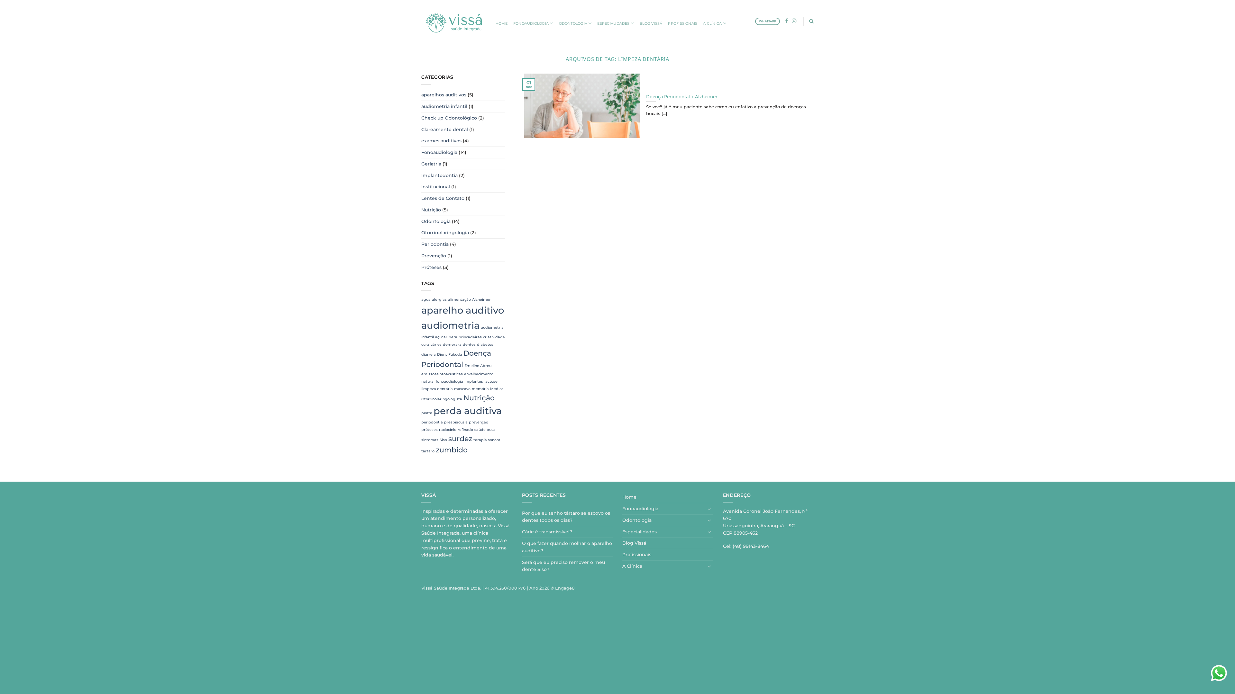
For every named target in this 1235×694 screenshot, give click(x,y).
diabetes (485, 345)
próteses (429, 430)
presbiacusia (456, 422)
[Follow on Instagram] (794, 21)
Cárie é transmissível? (547, 532)
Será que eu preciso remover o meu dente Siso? (563, 566)
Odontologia (436, 221)
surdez (460, 438)
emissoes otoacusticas (442, 374)
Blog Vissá (634, 543)
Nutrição (431, 210)
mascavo (462, 389)
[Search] (811, 21)
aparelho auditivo (462, 310)
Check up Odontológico (449, 118)
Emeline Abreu (477, 366)
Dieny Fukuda (449, 354)
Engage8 (564, 588)
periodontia (432, 422)
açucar (441, 337)
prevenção (478, 422)
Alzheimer (481, 300)
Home (629, 497)
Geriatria (431, 164)
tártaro (428, 451)
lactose (491, 381)
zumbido (452, 450)
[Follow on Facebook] (786, 21)
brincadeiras (470, 337)
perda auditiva (468, 410)
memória (480, 389)
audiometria (450, 325)
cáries (436, 345)
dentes (469, 345)
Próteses (431, 267)
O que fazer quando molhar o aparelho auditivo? (567, 547)
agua (426, 300)
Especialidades (639, 532)
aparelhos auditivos (443, 95)
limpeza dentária (437, 389)
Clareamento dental (444, 129)
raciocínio (447, 430)
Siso (443, 440)
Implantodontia (439, 175)
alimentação (459, 300)
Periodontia (435, 244)
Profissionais (636, 554)
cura (425, 345)
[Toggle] (709, 508)
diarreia (428, 354)
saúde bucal (485, 430)
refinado (465, 430)
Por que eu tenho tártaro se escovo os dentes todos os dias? (566, 516)
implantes (473, 381)
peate (426, 413)
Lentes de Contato (442, 198)
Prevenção (433, 256)
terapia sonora (486, 440)
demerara (452, 345)
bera (453, 337)
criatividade (494, 337)
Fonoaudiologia (439, 152)
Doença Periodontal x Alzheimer (682, 96)
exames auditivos (441, 141)
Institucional (435, 187)
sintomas (429, 440)
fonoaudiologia (449, 381)
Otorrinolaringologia (445, 233)
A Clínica (632, 566)
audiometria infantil (444, 106)
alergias (439, 300)
